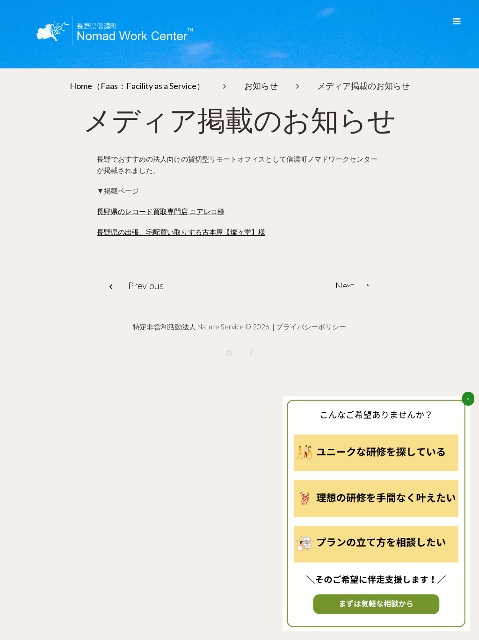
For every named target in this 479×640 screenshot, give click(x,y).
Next (344, 285)
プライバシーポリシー (311, 326)
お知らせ (261, 86)
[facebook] (251, 352)
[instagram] (229, 352)
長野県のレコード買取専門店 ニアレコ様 (161, 211)
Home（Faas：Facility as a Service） (137, 86)
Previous (146, 285)
